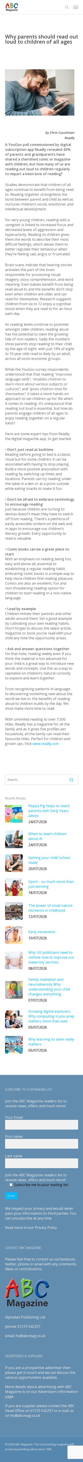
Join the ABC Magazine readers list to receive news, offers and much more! (36, 1177)
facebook (67, 1259)
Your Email (14, 1117)
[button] (75, 7)
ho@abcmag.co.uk (30, 1335)
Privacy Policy (46, 1227)
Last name (13, 1156)
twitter (10, 1264)
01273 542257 (28, 1326)
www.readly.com (46, 743)
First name (14, 1136)
